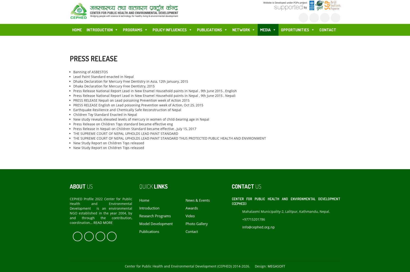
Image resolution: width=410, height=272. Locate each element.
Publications (149, 231)
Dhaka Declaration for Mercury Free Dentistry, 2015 (114, 86)
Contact (327, 29)
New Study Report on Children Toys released (108, 143)
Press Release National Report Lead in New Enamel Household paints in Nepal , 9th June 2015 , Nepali (154, 95)
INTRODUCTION (100, 29)
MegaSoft (276, 266)
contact (192, 231)
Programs (132, 29)
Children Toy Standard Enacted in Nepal (105, 114)
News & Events (198, 200)
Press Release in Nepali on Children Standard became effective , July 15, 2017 (134, 129)
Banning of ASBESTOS (90, 72)
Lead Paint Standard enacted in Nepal (103, 76)
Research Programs (155, 215)
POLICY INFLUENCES (170, 29)
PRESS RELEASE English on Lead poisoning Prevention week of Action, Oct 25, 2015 (138, 105)
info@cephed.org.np (258, 227)
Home (77, 29)
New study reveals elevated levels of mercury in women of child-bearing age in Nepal (141, 119)
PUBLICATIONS (209, 29)
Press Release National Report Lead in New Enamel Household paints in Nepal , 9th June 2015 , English (155, 91)
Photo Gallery (197, 223)
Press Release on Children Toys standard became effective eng (123, 124)
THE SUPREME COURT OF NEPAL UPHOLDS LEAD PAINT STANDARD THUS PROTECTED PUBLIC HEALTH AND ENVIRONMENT (169, 138)
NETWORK (241, 29)
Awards (192, 208)
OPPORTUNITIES (295, 29)
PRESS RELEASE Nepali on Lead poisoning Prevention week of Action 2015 (131, 100)
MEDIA (265, 29)
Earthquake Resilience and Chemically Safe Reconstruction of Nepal (127, 110)
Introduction (149, 208)
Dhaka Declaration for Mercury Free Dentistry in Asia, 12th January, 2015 (130, 81)
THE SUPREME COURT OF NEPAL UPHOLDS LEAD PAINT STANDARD (125, 133)
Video (190, 215)
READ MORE (103, 222)
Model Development (156, 223)
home (144, 200)
